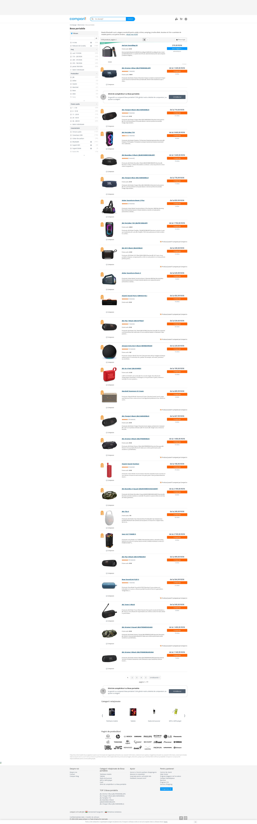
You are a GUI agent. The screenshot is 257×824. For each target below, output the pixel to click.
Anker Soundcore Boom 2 (131, 273)
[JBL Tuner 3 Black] (111, 610)
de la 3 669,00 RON (177, 132)
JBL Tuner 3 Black (128, 604)
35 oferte (177, 326)
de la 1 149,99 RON (177, 652)
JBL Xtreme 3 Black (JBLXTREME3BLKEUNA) (138, 652)
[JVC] (118, 748)
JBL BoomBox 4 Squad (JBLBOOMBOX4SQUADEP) (140, 489)
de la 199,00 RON (177, 368)
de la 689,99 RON (177, 391)
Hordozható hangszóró (95, 812)
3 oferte (177, 610)
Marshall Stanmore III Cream (133, 391)
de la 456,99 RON (177, 296)
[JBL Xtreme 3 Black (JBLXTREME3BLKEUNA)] (111, 658)
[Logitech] (128, 742)
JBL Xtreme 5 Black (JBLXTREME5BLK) (136, 439)
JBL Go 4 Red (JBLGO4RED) (131, 368)
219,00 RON (177, 45)
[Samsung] (138, 737)
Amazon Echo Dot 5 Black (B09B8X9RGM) (137, 346)
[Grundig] (168, 748)
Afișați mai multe (132, 34)
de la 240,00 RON (177, 511)
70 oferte (177, 470)
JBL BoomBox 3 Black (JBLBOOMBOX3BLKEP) (138, 155)
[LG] (168, 737)
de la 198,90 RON (177, 464)
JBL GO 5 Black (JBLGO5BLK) (132, 248)
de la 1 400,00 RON (177, 439)
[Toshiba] (118, 742)
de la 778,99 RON (177, 178)
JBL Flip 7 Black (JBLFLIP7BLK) (133, 321)
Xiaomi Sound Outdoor (130, 464)
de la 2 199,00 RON (177, 489)
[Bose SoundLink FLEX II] (111, 585)
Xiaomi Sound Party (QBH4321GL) (134, 296)
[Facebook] (181, 817)
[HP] (118, 737)
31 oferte (177, 585)
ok (96, 38)
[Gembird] (138, 742)
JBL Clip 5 (125, 511)
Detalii (110, 62)
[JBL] (108, 748)
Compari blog (74, 776)
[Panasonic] (178, 737)
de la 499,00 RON (177, 557)
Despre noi (73, 772)
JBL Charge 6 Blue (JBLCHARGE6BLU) (135, 178)
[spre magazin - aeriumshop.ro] (111, 51)
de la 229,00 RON (177, 346)
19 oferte (177, 161)
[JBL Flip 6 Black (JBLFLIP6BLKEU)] (111, 563)
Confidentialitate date (77, 817)
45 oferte (177, 517)
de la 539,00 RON (177, 321)
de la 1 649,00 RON (177, 155)
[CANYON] (148, 748)
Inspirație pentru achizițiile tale (140, 776)
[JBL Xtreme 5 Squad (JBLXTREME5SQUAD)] (111, 633)
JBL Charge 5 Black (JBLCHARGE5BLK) (135, 416)
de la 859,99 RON (177, 200)
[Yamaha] (178, 742)
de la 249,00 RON (177, 248)
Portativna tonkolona (114, 812)
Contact (72, 774)
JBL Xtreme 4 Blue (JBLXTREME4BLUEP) (136, 68)
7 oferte (177, 658)
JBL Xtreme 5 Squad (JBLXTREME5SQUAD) (137, 627)
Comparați (177, 71)
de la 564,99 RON (177, 579)
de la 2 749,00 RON (177, 534)
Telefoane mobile (112, 721)
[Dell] (108, 737)
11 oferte (177, 183)
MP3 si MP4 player (175, 721)
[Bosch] (128, 737)
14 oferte (177, 301)
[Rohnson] (178, 748)
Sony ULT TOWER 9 (129, 534)
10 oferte (177, 351)
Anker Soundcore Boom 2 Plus (133, 200)
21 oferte (177, 115)
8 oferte (177, 138)
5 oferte (177, 279)
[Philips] (148, 737)
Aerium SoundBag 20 (130, 45)
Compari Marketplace (167, 778)
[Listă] (144, 39)
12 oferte (177, 229)
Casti (101, 782)
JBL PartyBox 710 (128, 132)
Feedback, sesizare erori (138, 778)
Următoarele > (155, 677)
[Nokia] (158, 748)
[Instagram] (185, 817)
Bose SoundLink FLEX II (130, 579)
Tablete (133, 721)
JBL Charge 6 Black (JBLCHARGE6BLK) (135, 110)
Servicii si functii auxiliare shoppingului (143, 772)
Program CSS (164, 782)
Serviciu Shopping (166, 784)
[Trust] (158, 742)
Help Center (164, 774)
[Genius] (138, 748)
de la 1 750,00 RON (177, 223)
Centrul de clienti (166, 772)
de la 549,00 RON (177, 604)
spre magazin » (177, 48)
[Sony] (158, 737)
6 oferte (177, 74)
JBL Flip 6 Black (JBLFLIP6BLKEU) (134, 557)
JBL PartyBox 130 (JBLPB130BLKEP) (135, 223)
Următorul (177, 97)
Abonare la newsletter (137, 774)
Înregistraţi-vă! (166, 789)
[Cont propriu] (186, 19)
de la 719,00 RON (177, 110)
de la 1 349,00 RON (177, 68)
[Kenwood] (128, 748)
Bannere (163, 780)
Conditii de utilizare (92, 817)
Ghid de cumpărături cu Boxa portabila (123, 94)
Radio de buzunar (154, 721)
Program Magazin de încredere (170, 776)
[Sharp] (148, 742)
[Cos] (181, 19)
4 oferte (177, 540)
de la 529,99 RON (177, 273)
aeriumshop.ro (177, 51)
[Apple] (108, 742)
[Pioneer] (168, 742)
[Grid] (147, 39)
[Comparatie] (176, 19)
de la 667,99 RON (177, 416)
